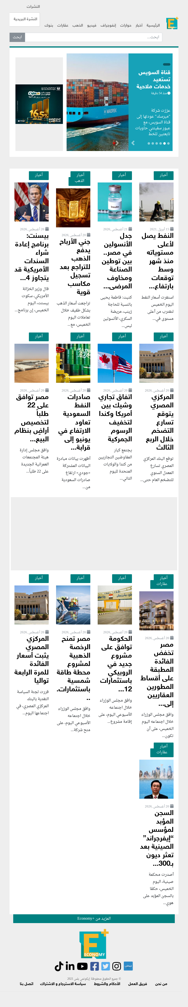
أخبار (139, 25)
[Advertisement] (94, 534)
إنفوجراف (108, 25)
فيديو (91, 25)
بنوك (49, 25)
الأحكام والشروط (107, 984)
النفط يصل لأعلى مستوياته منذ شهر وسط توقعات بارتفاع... (158, 261)
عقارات (62, 25)
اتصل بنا (26, 984)
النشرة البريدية (25, 19)
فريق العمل (137, 984)
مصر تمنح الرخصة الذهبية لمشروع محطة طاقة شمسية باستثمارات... (73, 669)
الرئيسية (153, 25)
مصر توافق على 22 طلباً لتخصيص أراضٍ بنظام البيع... (31, 418)
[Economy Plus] (172, 23)
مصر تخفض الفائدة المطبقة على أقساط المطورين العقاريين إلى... (157, 674)
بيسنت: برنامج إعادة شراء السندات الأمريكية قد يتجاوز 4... (31, 257)
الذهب (77, 25)
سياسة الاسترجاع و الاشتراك (63, 984)
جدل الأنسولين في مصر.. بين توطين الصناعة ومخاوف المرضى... (117, 261)
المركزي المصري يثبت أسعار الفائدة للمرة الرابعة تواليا (31, 660)
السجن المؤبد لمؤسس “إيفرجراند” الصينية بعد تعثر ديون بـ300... (157, 838)
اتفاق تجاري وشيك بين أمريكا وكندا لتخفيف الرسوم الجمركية (115, 418)
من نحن (161, 984)
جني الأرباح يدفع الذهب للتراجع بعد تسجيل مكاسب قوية (74, 267)
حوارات (125, 25)
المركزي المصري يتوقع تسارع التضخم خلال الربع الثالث (160, 422)
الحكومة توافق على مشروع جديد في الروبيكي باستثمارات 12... (116, 664)
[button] (117, 144)
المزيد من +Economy (94, 918)
